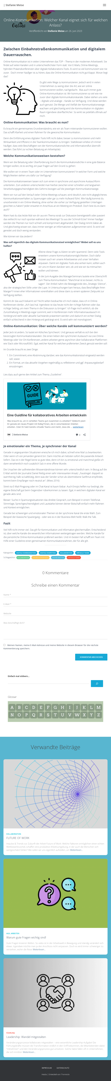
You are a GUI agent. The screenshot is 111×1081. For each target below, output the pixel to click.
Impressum (47, 1068)
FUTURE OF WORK (17, 838)
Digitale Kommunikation (26, 553)
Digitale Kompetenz (48, 553)
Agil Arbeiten (12, 933)
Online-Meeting (58, 558)
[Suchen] (97, 683)
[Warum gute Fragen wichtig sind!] (55, 893)
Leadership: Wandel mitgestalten (26, 1037)
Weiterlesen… (76, 849)
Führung (10, 1033)
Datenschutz (63, 1068)
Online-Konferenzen (40, 558)
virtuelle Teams (74, 558)
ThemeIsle (65, 1074)
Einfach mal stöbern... (18, 676)
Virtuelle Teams (83, 553)
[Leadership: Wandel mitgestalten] (55, 992)
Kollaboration (66, 553)
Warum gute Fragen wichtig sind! (26, 937)
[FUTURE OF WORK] (55, 793)
